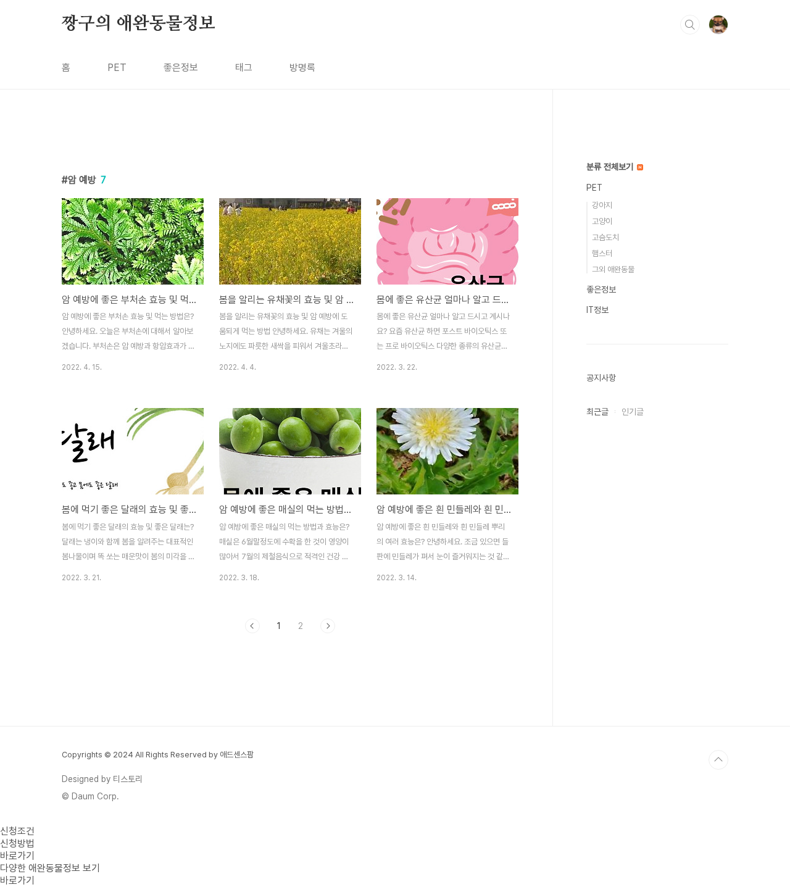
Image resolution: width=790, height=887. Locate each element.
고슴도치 (605, 237)
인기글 (633, 412)
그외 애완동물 (613, 269)
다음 (327, 625)
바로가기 (17, 856)
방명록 (302, 67)
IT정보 (597, 310)
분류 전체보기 (611, 167)
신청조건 (17, 831)
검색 (690, 24)
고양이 (602, 221)
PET (117, 67)
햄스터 (602, 253)
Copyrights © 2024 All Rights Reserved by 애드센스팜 (158, 754)
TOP (718, 760)
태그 (243, 67)
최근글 (597, 412)
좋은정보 (181, 67)
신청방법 (17, 843)
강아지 (602, 205)
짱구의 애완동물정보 (138, 24)
